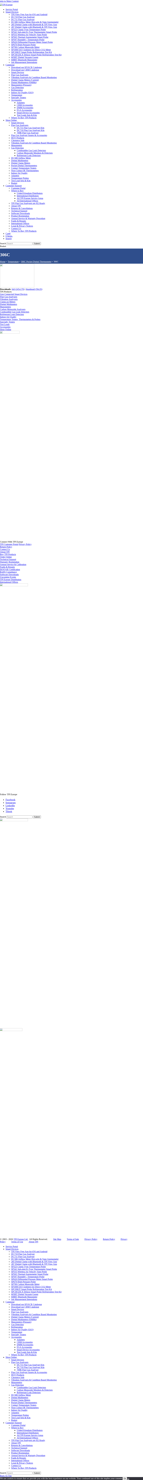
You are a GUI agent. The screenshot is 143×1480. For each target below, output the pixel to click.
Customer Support (14, 1423)
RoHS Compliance (8, 572)
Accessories (5, 327)
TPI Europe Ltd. (21, 1239)
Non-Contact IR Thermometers (25, 1407)
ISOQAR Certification (10, 569)
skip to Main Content (9, 1)
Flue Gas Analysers (8, 297)
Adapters (21, 1339)
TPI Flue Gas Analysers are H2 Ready (28, 1440)
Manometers (5, 307)
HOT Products (17, 1375)
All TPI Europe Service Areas (30, 1435)
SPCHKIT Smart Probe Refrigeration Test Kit (31, 1289)
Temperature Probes (20, 1415)
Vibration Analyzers (9, 299)
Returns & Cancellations (22, 1445)
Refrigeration (17, 1327)
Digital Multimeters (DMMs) (24, 1319)
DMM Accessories (25, 1344)
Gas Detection (17, 1324)
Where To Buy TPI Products (23, 1355)
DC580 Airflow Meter (21, 1395)
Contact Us (5, 549)
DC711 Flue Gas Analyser (22, 1256)
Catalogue (10, 1302)
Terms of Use (17, 1242)
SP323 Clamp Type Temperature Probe (28, 1266)
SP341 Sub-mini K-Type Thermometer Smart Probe (34, 1269)
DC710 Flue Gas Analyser (23, 1254)
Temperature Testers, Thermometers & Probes (20, 319)
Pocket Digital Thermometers (24, 1402)
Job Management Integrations (24, 1299)
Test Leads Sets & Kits (27, 1352)
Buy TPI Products (8, 554)
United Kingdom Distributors (30, 1430)
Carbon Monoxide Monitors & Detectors (35, 1390)
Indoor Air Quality (8, 317)
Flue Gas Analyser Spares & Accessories (29, 1372)
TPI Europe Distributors (10, 579)
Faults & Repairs (7, 567)
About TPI (4, 552)
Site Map (57, 1239)
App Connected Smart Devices (13, 294)
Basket (14, 1420)
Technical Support (8, 559)
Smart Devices (12, 1249)
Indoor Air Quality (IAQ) (22, 1329)
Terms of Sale (73, 1239)
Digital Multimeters (8, 304)
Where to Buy (17, 1428)
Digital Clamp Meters (20, 1400)
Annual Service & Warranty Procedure (28, 1455)
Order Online (6, 557)
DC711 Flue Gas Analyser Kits (30, 1365)
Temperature (16, 1332)
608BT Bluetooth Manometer (24, 1297)
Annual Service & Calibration (13, 564)
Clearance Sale (17, 1377)
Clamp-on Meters (7, 302)
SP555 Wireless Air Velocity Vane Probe (29, 1271)
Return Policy (6, 547)
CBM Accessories (25, 1342)
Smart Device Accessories (28, 1350)
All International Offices (27, 1438)
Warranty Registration (9, 562)
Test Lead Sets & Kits (20, 1417)
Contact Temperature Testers (23, 1405)
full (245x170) (18, 289)
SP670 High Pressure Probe (23, 1282)
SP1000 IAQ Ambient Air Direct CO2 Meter (31, 1287)
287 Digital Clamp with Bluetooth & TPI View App (34, 1264)
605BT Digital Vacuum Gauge (24, 1294)
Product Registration (20, 1453)
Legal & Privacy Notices (22, 1463)
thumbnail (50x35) (34, 289)
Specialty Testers (7, 322)
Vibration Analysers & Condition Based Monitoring (34, 1314)
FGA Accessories (24, 1347)
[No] (128, 1479)
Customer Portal (18, 1425)
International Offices (9, 582)
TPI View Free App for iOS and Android (29, 1251)
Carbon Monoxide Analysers (12, 309)
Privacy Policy (25, 544)
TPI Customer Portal (9, 544)
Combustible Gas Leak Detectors (14, 312)
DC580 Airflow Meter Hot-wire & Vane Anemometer (35, 1259)
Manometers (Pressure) (21, 1322)
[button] (8, 233)
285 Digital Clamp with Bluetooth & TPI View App (34, 1261)
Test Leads (4, 324)
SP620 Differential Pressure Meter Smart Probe (32, 1279)
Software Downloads (9, 574)
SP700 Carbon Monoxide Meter (25, 1284)
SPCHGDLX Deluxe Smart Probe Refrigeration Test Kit (36, 1292)
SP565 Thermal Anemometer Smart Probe (29, 1274)
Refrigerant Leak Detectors (12, 314)
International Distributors (28, 1433)
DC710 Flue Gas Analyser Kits (30, 1367)
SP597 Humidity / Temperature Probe (27, 1277)
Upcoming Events (8, 577)
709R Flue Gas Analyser (28, 1370)
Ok (125, 1478)
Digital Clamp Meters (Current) (25, 1317)
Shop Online (5, 329)
